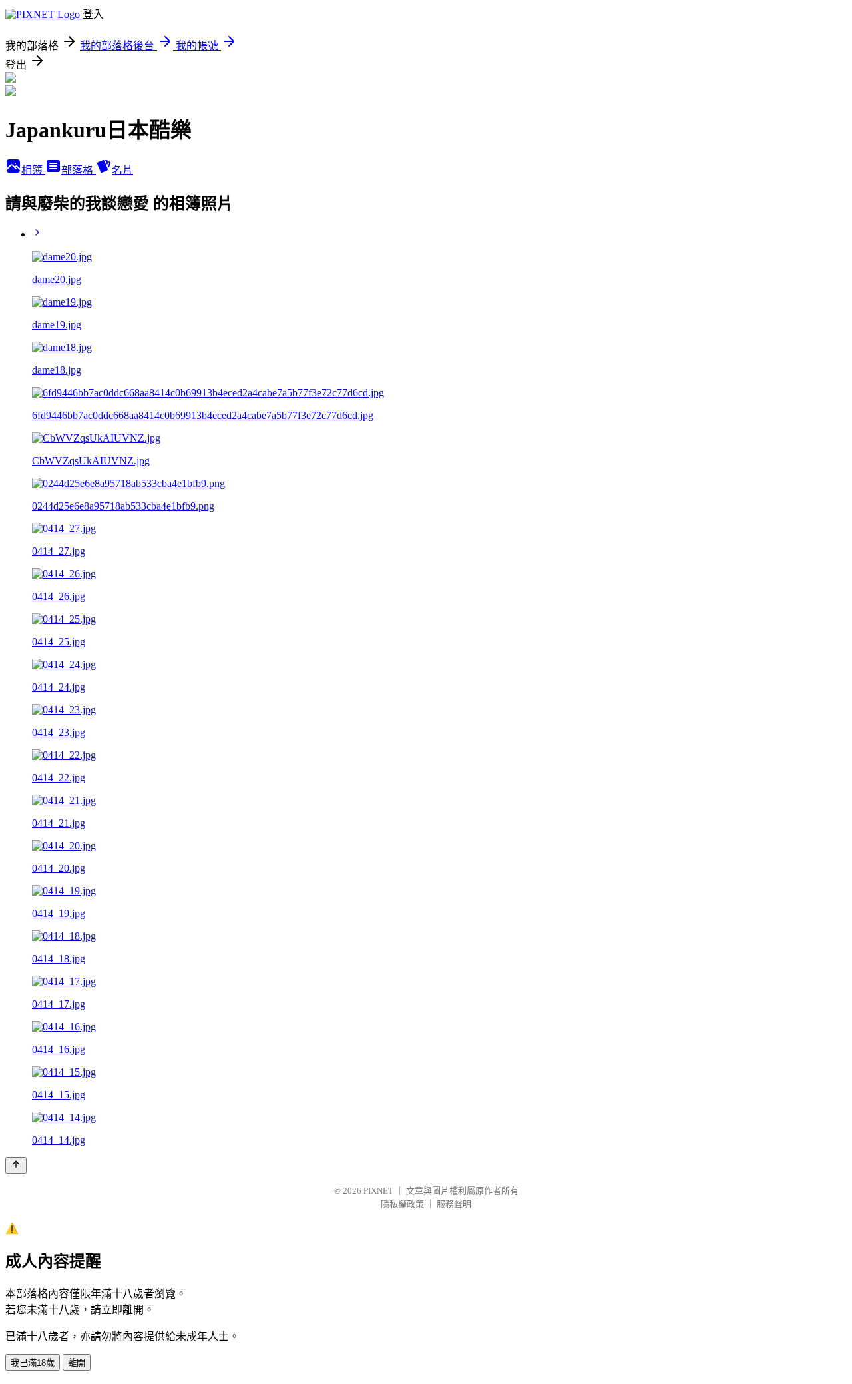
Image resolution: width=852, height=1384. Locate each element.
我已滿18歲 (33, 1363)
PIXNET (378, 1191)
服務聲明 (454, 1204)
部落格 (78, 170)
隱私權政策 (402, 1204)
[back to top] (16, 1165)
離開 (76, 1363)
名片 (122, 170)
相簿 (33, 170)
